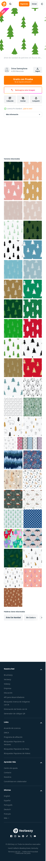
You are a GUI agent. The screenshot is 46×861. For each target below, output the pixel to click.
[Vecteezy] (3, 3)
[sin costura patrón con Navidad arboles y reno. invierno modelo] (13, 792)
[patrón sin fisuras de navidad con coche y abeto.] (13, 831)
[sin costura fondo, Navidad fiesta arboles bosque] (13, 733)
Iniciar (34, 4)
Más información (12, 113)
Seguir (37, 71)
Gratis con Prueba (23, 80)
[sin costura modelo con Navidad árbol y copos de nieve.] (13, 660)
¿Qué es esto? (27, 109)
